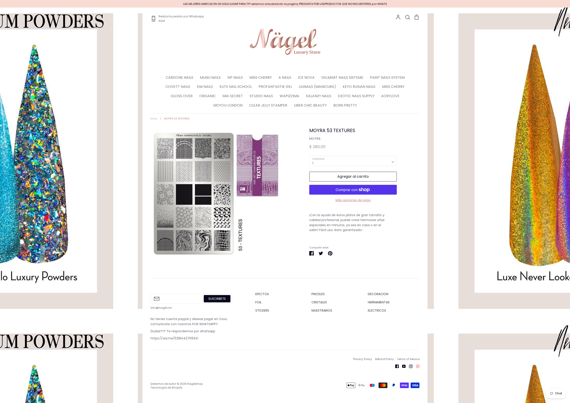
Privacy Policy (362, 359)
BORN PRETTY (345, 105)
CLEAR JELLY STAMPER (268, 105)
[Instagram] (409, 366)
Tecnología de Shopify (166, 387)
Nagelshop (195, 384)
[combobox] (353, 161)
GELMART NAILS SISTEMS (342, 77)
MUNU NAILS (210, 77)
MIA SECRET (232, 96)
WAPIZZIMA (289, 96)
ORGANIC (207, 96)
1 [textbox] (312, 163)
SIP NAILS (235, 77)
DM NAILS (205, 86)
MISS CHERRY (260, 77)
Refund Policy (384, 359)
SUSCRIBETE (217, 298)
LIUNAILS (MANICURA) (317, 86)
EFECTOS (262, 294)
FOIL (258, 302)
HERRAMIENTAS (379, 302)
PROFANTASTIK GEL (275, 86)
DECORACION (378, 294)
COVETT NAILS (177, 86)
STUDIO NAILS (261, 96)
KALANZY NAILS (318, 96)
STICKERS (262, 310)
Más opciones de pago (353, 200)
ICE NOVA (306, 77)
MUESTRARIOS (321, 310)
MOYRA (314, 138)
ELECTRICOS (377, 310)
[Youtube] (402, 366)
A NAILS (285, 77)
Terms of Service (408, 359)
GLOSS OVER (182, 96)
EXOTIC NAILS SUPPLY (356, 96)
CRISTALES (319, 302)
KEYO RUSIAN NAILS (359, 86)
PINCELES (318, 294)
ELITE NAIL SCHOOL (236, 86)
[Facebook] (395, 366)
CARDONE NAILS (179, 77)
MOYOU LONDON (227, 105)
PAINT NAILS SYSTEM (387, 77)
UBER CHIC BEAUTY (310, 105)
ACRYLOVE (390, 96)
